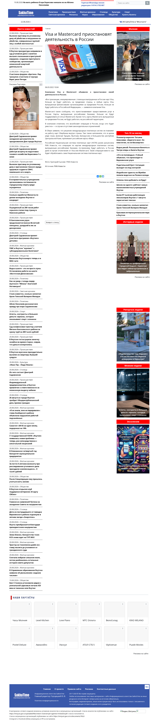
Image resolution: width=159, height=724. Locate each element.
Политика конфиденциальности (46, 701)
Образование (98, 14)
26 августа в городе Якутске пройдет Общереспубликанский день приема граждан (24, 400)
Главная (47, 689)
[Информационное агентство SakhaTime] (26, 13)
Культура (116, 12)
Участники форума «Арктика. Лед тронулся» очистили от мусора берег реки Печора (25, 77)
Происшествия (69, 12)
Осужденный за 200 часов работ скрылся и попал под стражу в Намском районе (24, 210)
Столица (104, 12)
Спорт (127, 12)
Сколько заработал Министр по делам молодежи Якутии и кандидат (23, 197)
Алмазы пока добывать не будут (131, 180)
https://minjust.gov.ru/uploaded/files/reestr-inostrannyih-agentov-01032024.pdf (38, 714)
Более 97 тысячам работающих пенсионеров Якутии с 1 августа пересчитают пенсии (131, 197)
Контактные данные (106, 689)
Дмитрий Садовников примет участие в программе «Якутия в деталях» (24, 238)
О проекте (59, 689)
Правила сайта (74, 689)
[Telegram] (103, 176)
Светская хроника (57, 14)
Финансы (73, 14)
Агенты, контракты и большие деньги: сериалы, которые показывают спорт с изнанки (23, 316)
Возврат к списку (52, 222)
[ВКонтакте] (98, 176)
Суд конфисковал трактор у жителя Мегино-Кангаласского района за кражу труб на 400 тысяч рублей (25, 329)
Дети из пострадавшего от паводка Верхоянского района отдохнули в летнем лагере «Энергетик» (25, 514)
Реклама (89, 689)
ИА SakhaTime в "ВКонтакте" (134, 22)
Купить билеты (129, 14)
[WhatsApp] (100, 176)
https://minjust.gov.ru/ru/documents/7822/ (69, 716)
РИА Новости (59, 166)
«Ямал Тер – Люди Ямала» (21, 365)
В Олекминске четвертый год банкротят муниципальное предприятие (23, 453)
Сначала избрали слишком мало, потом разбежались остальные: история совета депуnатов (24, 560)
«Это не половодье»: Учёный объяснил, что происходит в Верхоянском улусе (129, 157)
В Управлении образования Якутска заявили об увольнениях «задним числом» (26, 573)
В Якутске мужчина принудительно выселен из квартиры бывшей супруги (25, 355)
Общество (113, 14)
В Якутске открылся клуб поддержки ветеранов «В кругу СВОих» (23, 492)
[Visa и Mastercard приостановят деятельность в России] (79, 64)
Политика (53, 12)
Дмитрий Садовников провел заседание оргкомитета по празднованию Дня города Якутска (25, 139)
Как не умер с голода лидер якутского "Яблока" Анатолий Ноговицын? (23, 284)
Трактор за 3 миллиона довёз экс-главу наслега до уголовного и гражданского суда (24, 547)
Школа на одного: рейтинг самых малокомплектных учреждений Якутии (131, 187)
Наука (85, 14)
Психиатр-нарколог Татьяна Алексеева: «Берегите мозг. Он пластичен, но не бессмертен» (130, 140)
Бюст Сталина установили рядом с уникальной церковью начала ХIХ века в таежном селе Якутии (25, 585)
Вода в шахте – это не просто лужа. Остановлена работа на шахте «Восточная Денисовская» (25, 271)
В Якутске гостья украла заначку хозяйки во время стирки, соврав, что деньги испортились (25, 342)
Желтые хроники (88, 12)
